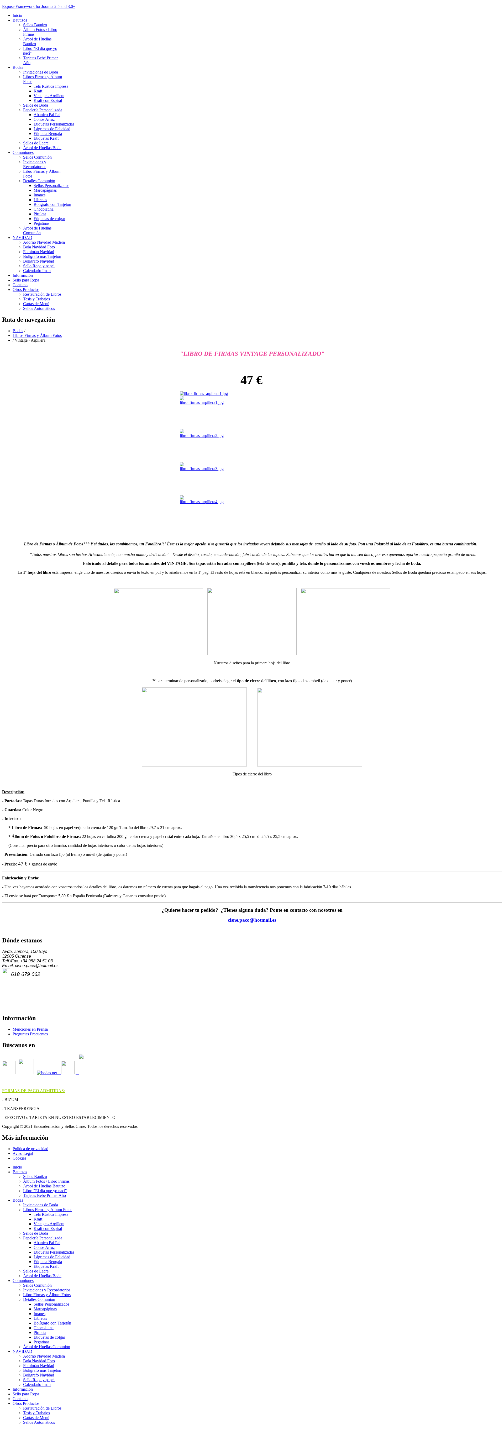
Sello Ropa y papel (39, 266)
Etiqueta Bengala (48, 133)
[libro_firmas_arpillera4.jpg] (202, 501)
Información (23, 275)
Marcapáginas (45, 190)
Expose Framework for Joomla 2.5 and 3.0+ (38, 6)
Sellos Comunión (37, 157)
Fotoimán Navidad (38, 251)
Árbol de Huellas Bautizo (44, 1186)
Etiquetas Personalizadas (54, 124)
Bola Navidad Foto (39, 247)
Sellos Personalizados (51, 185)
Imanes (39, 195)
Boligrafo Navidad (38, 261)
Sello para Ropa (26, 280)
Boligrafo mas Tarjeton (42, 256)
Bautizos (20, 20)
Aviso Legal (23, 1153)
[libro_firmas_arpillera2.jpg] (202, 435)
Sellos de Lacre (36, 143)
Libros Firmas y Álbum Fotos (37, 335)
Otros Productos (26, 289)
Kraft (38, 91)
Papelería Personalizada (42, 110)
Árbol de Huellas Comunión (37, 230)
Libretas (40, 199)
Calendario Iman (37, 270)
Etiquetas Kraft (46, 138)
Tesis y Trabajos (36, 299)
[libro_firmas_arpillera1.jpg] (204, 393)
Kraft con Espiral (48, 100)
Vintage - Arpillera (49, 95)
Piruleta (40, 214)
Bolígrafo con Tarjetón (52, 204)
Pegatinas (41, 223)
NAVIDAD (22, 237)
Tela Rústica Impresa (51, 86)
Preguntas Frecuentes (30, 1034)
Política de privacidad (30, 1148)
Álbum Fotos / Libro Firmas (46, 1181)
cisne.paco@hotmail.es (252, 920)
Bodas (18, 67)
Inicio (17, 15)
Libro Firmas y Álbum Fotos (47, 1294)
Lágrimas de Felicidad (52, 129)
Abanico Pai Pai (47, 114)
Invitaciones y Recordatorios (34, 164)
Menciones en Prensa (30, 1029)
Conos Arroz (44, 119)
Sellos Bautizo (35, 25)
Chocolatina (44, 209)
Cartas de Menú (36, 303)
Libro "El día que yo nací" (45, 1190)
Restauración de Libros (42, 294)
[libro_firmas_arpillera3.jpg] (202, 468)
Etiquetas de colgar (49, 218)
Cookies (19, 1158)
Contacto (20, 285)
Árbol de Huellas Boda (42, 147)
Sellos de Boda (35, 105)
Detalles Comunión (39, 181)
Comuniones (23, 152)
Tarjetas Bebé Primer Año (44, 1195)
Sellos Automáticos (39, 308)
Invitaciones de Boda (40, 72)
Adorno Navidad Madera (44, 242)
